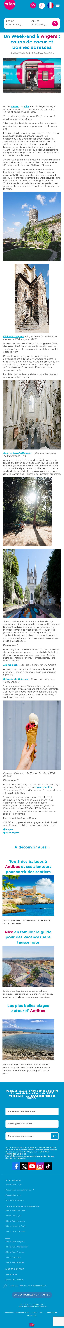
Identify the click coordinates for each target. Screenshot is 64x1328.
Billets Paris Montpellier (16, 1247)
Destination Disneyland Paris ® (19, 1190)
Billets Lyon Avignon (15, 1242)
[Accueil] (9, 5)
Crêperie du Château (15, 679)
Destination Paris (13, 1185)
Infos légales (52, 1313)
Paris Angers (12, 833)
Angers (9, 829)
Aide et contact (14, 1269)
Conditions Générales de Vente (16, 1313)
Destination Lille (13, 1195)
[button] (32, 1295)
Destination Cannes (14, 1200)
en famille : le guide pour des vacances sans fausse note (28, 937)
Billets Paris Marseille (15, 1210)
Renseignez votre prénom (21, 1112)
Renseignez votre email (20, 1136)
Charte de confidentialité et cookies (32, 1306)
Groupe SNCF (38, 1313)
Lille (26, 106)
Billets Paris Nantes (14, 1252)
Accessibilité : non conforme (32, 1304)
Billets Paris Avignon (15, 1221)
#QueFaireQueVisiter (43, 53)
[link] (16, 1166)
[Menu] (57, 5)
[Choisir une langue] (50, 5)
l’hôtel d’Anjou (43, 787)
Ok (54, 1136)
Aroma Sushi (10, 665)
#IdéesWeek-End (20, 53)
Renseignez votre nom (20, 1124)
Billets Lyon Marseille (15, 1231)
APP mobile (11, 1274)
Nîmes (15, 106)
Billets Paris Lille (13, 1257)
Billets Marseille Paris (15, 1226)
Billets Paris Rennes (14, 1262)
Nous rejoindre (14, 1280)
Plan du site (32, 1316)
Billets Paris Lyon (13, 1216)
